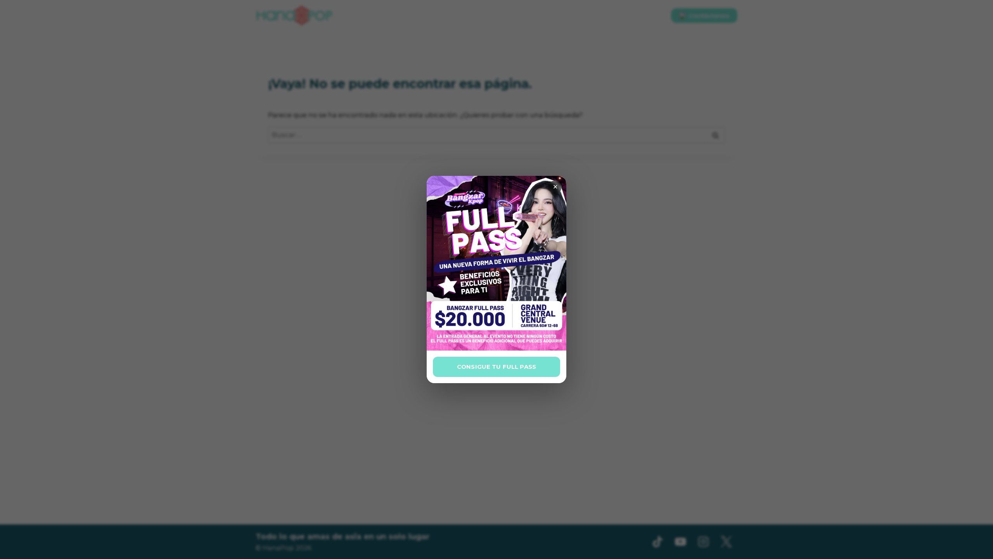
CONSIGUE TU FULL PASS (496, 366)
